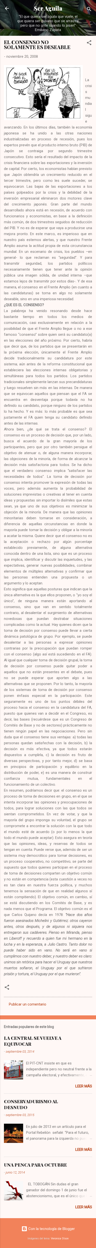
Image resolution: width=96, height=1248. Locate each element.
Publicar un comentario (27, 1004)
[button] (89, 43)
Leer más (83, 1086)
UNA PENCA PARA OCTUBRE (35, 1165)
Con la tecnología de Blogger (51, 1229)
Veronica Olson (60, 1238)
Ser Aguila (48, 8)
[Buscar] (89, 10)
